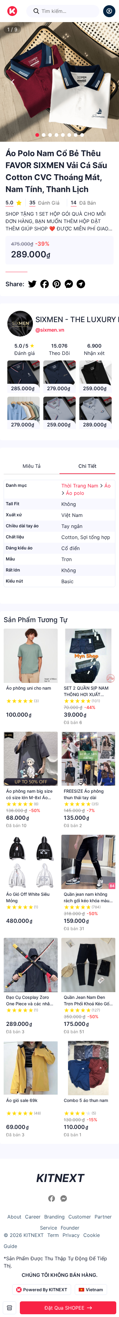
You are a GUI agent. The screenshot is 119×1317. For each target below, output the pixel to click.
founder (70, 1228)
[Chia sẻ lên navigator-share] (81, 284)
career (33, 1217)
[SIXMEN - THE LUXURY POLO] (9, 1307)
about (14, 1217)
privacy (71, 1235)
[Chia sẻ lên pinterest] (56, 284)
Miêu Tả (32, 466)
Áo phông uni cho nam (28, 688)
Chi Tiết (87, 466)
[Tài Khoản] (109, 11)
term (53, 1235)
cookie (91, 1235)
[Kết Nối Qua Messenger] (63, 1199)
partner (103, 1217)
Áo (107, 486)
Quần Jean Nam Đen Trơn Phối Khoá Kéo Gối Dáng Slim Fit (87, 1004)
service (48, 1228)
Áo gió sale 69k (22, 1100)
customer (79, 1217)
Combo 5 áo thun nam (86, 1100)
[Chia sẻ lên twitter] (32, 284)
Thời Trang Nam (80, 486)
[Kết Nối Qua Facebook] (52, 1199)
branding (54, 1217)
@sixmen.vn (49, 330)
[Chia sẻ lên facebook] (44, 284)
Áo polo (75, 493)
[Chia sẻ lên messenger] (68, 284)
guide (10, 1246)
